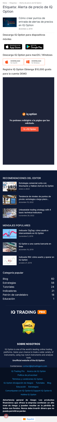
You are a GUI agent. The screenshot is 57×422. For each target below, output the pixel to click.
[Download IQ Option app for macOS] (13, 64)
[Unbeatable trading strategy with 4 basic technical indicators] (10, 213)
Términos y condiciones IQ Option (27, 379)
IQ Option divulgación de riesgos (18, 383)
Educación (21, 387)
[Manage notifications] (6, 416)
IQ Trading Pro (17, 371)
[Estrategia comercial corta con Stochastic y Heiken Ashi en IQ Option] (10, 186)
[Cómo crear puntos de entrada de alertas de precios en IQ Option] (10, 22)
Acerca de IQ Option (36, 371)
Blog (49, 383)
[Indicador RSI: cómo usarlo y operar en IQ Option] (10, 260)
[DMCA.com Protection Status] (28, 333)
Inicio (5, 3)
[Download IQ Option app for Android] (34, 50)
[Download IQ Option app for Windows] (34, 64)
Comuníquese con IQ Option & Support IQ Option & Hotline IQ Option (28, 392)
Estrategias (33, 387)
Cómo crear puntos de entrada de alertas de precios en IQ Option (36, 22)
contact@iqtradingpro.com (35, 366)
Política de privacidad (27, 375)
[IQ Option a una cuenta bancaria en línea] (10, 247)
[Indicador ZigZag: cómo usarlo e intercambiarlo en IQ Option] (10, 234)
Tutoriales (40, 383)
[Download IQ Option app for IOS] (13, 50)
